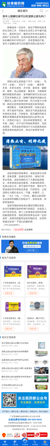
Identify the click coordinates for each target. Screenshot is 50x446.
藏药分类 (14, 411)
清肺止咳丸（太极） (19, 21)
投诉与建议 (43, 411)
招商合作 (33, 411)
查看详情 (8, 293)
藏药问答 (24, 411)
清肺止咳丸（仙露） (10, 23)
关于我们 (5, 411)
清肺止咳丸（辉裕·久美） (37, 21)
